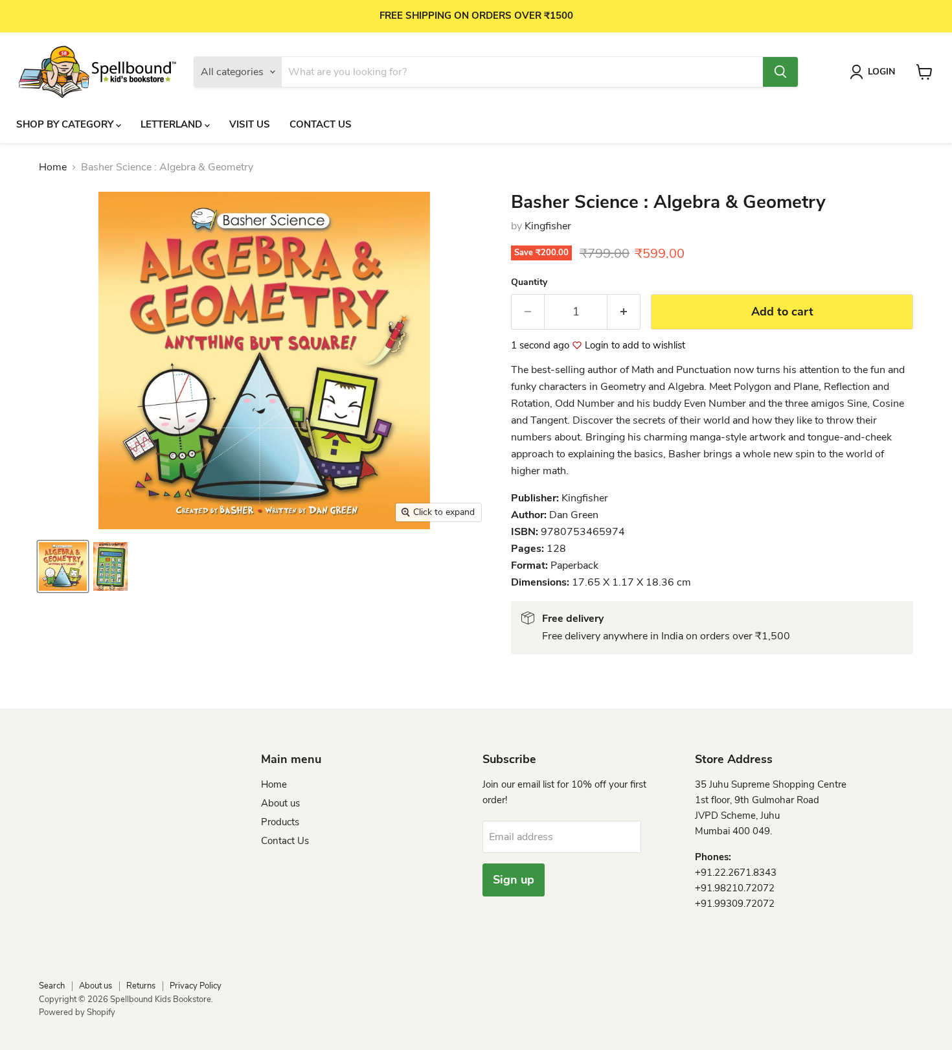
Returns (140, 986)
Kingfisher (548, 226)
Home (53, 167)
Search (52, 986)
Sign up (513, 879)
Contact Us (320, 124)
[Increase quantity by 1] (623, 312)
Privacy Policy (195, 986)
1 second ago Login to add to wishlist (598, 345)
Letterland (173, 124)
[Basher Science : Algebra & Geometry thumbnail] (63, 566)
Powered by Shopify (77, 1012)
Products (280, 822)
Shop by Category (66, 124)
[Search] (780, 72)
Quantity (529, 282)
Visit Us (249, 124)
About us (280, 803)
